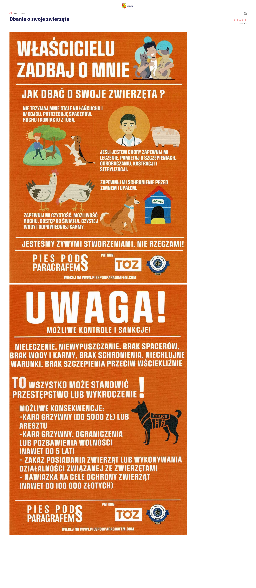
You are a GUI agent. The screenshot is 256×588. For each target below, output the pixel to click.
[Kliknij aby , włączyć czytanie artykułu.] (11, 27)
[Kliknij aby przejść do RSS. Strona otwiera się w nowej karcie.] (245, 13)
